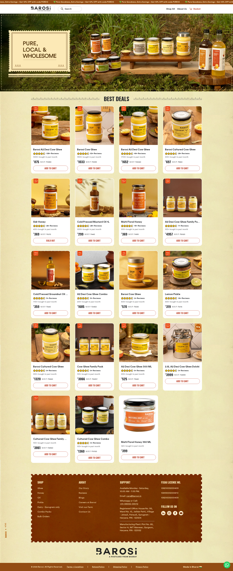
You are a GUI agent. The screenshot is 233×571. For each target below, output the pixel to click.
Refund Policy (98, 567)
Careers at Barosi (87, 502)
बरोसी (6, 525)
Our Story (84, 488)
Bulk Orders (43, 516)
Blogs (81, 498)
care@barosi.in (133, 496)
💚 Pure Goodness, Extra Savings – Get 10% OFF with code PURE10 (51, 2)
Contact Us (84, 512)
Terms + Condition (75, 567)
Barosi (5, 534)
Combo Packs (44, 512)
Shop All (170, 9)
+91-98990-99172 (129, 504)
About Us (182, 9)
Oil (38, 498)
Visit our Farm (86, 507)
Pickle (40, 502)
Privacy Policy (142, 567)
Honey (40, 493)
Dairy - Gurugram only (48, 507)
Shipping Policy (120, 567)
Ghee (40, 488)
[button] (195, 9)
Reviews (83, 493)
